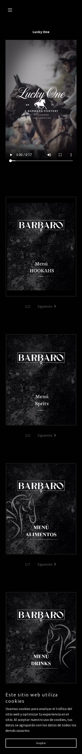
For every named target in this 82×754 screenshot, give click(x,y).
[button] (10, 10)
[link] (41, 246)
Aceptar (41, 743)
